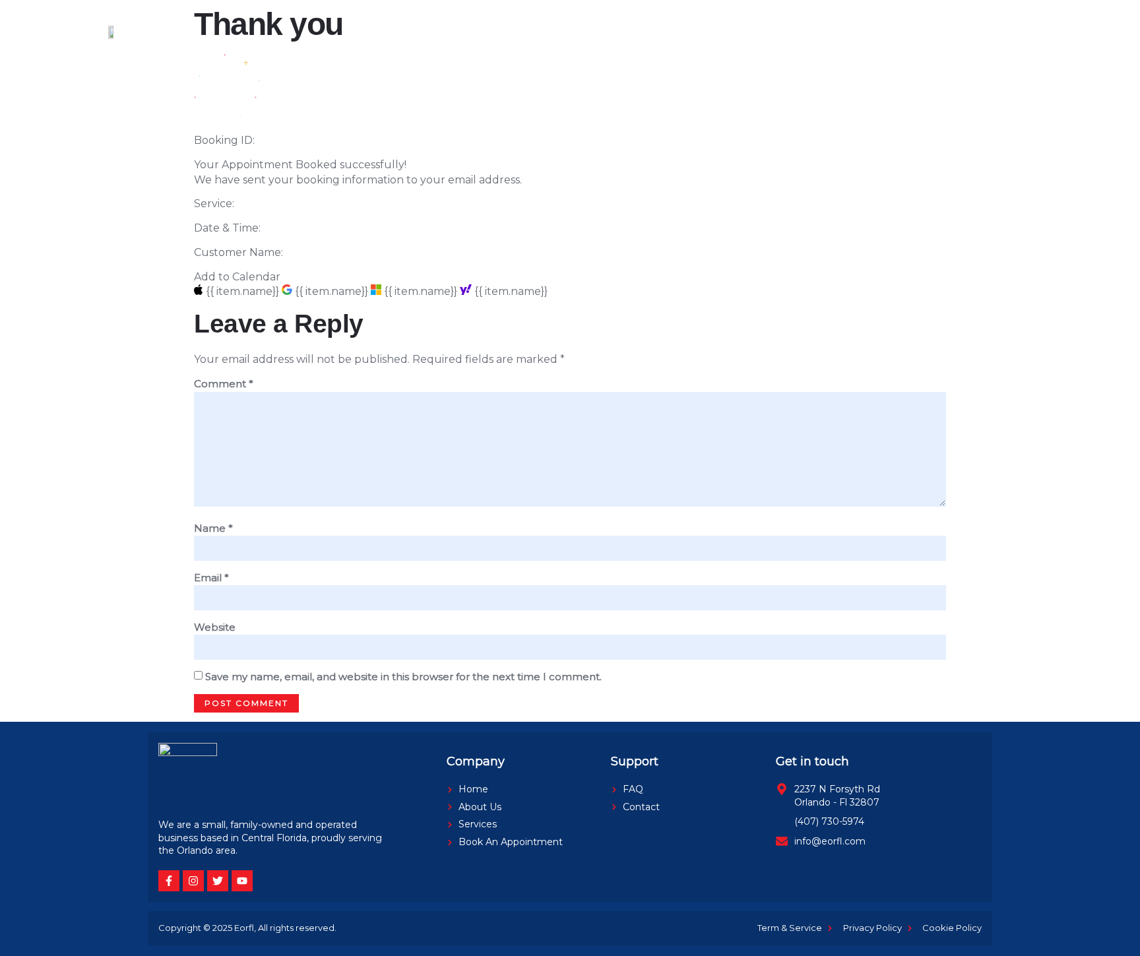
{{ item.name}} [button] (244, 291)
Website (215, 627)
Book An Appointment (591, 31)
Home (360, 31)
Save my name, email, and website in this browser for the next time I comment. (403, 676)
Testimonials (702, 31)
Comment (223, 383)
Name (213, 528)
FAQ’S (771, 31)
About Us (423, 31)
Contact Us (837, 31)
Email (211, 577)
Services (490, 31)
